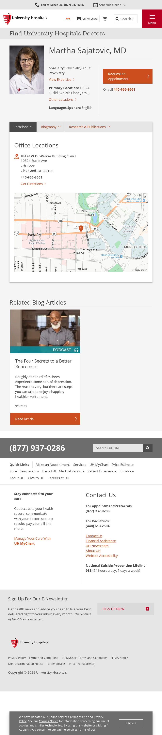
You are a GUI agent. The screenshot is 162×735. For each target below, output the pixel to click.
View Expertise (60, 79)
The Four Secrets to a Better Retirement (43, 363)
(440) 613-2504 (98, 526)
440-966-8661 (124, 89)
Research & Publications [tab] (87, 126)
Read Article (24, 419)
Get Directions (32, 183)
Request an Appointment (118, 76)
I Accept (131, 723)
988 (89, 570)
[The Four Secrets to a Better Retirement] (45, 331)
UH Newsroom (97, 545)
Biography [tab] (49, 126)
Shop (104, 18)
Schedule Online (110, 5)
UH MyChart (89, 18)
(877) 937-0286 (37, 448)
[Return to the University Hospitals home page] (25, 19)
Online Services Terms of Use (67, 717)
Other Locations (61, 99)
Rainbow (68, 18)
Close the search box (139, 19)
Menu (152, 23)
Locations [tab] (21, 126)
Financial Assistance (101, 540)
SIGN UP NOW (113, 609)
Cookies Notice (48, 721)
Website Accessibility (102, 555)
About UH (93, 550)
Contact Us (94, 536)
